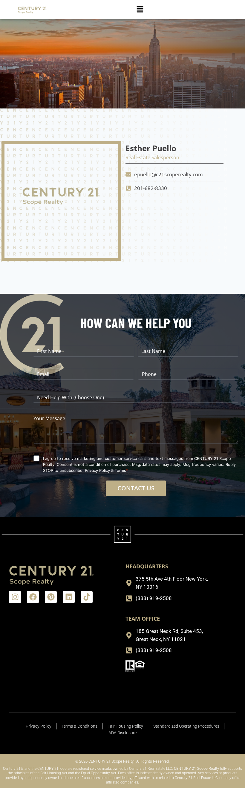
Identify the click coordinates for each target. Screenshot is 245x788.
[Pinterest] (51, 597)
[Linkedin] (69, 597)
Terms (120, 470)
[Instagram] (15, 597)
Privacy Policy (97, 470)
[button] (140, 9)
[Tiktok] (87, 597)
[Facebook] (33, 597)
